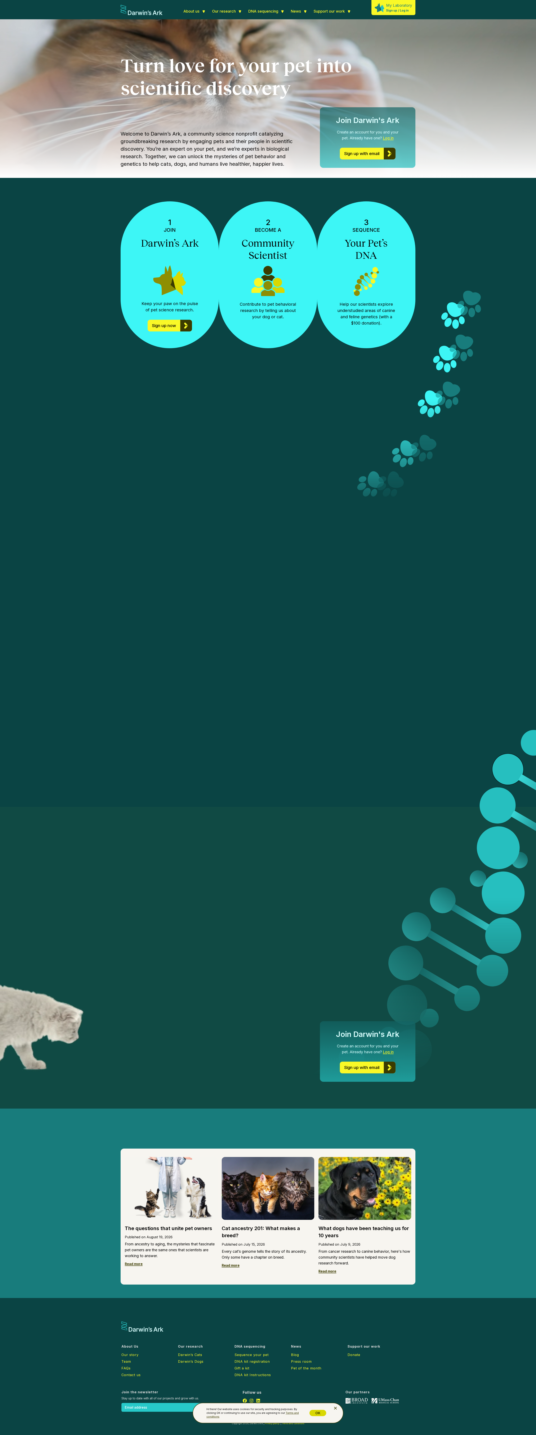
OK (317, 1413)
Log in (404, 10)
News (296, 11)
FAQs (126, 1368)
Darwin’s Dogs (210, 606)
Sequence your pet (251, 1355)
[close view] (335, 1408)
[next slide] (469, 685)
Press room (301, 1361)
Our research (224, 11)
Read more (134, 1264)
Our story (130, 1355)
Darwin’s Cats (152, 629)
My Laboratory (399, 5)
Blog (295, 1355)
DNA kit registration (252, 1361)
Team (126, 1361)
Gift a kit (241, 1368)
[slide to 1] (447, 685)
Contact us (131, 1375)
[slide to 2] (451, 685)
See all (208, 1136)
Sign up (391, 10)
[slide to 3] (455, 685)
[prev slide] (437, 685)
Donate (354, 1355)
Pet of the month (306, 1368)
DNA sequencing (263, 11)
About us (191, 11)
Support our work (329, 11)
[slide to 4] (460, 685)
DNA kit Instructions (252, 1375)
